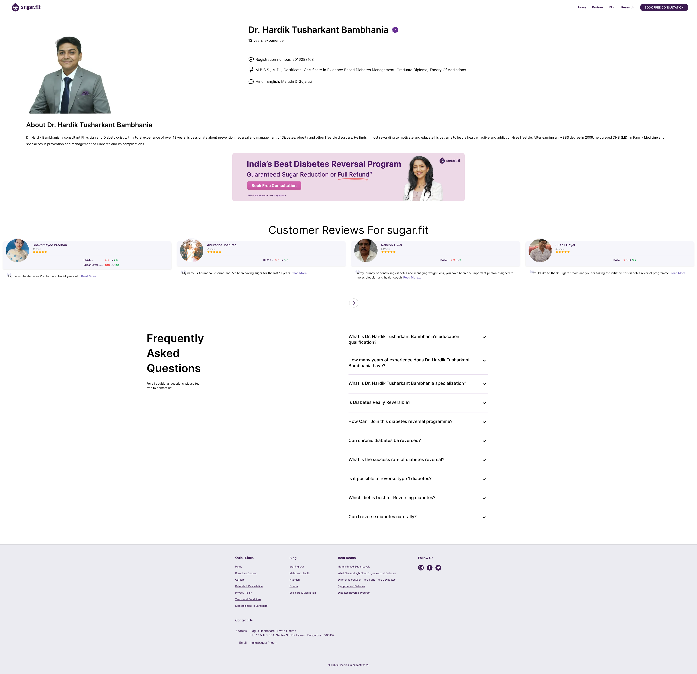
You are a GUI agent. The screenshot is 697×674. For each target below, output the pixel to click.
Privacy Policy (243, 592)
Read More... (90, 276)
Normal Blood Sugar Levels (354, 566)
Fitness (294, 586)
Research (627, 7)
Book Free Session (246, 573)
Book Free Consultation (664, 7)
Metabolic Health (299, 573)
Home (582, 7)
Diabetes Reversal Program (354, 592)
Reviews (598, 7)
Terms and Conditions (248, 599)
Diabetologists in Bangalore (251, 605)
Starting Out (297, 566)
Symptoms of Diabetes (351, 586)
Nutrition (295, 579)
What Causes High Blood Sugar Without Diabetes (367, 573)
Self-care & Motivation (303, 592)
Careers (239, 579)
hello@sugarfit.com (263, 642)
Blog (612, 7)
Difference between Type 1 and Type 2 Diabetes (367, 579)
